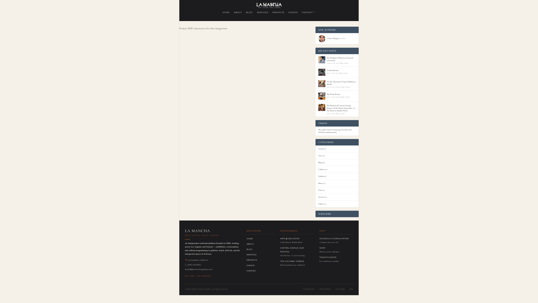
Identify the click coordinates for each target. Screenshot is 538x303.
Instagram (325, 289)
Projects (278, 12)
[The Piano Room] (321, 96)
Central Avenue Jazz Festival (292, 250)
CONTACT (307, 12)
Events (293, 12)
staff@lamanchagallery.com (200, 269)
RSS (351, 289)
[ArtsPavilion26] (321, 72)
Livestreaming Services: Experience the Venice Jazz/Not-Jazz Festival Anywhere (223, 89)
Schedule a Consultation (334, 238)
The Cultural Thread (292, 261)
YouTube (340, 289)
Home (250, 238)
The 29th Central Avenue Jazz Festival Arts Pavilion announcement (335, 130)
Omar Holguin (194, 94)
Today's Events (327, 257)
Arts (337, 63)
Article (338, 87)
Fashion (321, 176)
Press (320, 190)
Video (320, 204)
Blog (249, 12)
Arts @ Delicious (289, 238)
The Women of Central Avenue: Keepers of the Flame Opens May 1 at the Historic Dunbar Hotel (341, 108)
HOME (226, 12)
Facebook (309, 289)
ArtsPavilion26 (332, 70)
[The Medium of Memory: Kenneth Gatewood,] (321, 59)
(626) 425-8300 (194, 265)
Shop (322, 248)
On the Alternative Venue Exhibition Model (341, 83)
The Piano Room (333, 94)
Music (320, 183)
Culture (346, 63)
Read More (193, 106)
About (238, 12)
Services (262, 12)
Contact (251, 271)
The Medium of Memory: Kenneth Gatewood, (340, 59)
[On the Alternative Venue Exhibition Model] (321, 83)
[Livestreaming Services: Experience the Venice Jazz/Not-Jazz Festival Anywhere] (226, 58)
